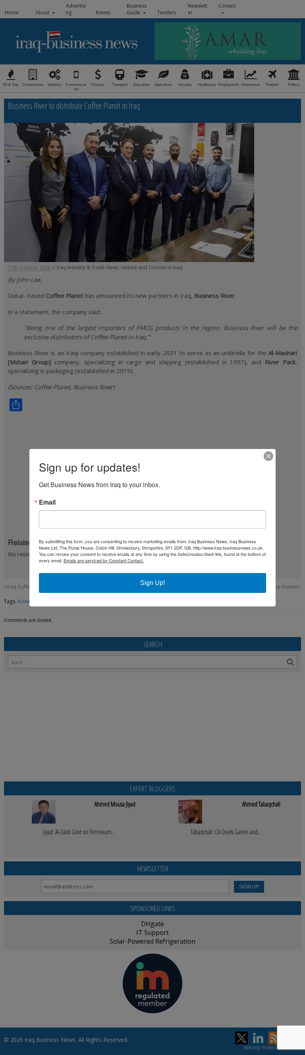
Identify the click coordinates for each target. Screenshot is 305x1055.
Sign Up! (152, 582)
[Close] (268, 456)
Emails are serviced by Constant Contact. (104, 560)
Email (47, 502)
